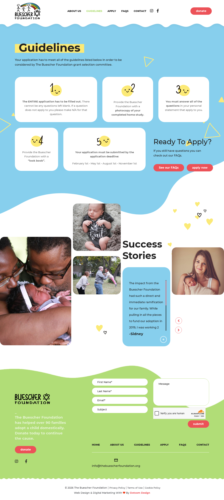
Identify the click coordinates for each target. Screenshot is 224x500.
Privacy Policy (117, 487)
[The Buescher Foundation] (27, 11)
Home (96, 444)
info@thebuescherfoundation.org (116, 466)
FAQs (124, 11)
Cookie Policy (152, 487)
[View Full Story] (163, 339)
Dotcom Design (140, 492)
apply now (200, 167)
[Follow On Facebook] (158, 11)
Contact (140, 11)
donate (201, 11)
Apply (111, 11)
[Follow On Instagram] (151, 11)
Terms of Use (135, 487)
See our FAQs (169, 167)
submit (198, 424)
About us (74, 11)
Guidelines (94, 11)
